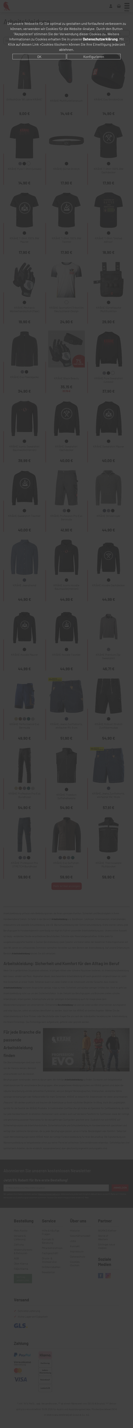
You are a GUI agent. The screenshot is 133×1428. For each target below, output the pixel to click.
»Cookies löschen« (53, 44)
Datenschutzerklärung (100, 39)
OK (39, 56)
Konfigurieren (93, 56)
